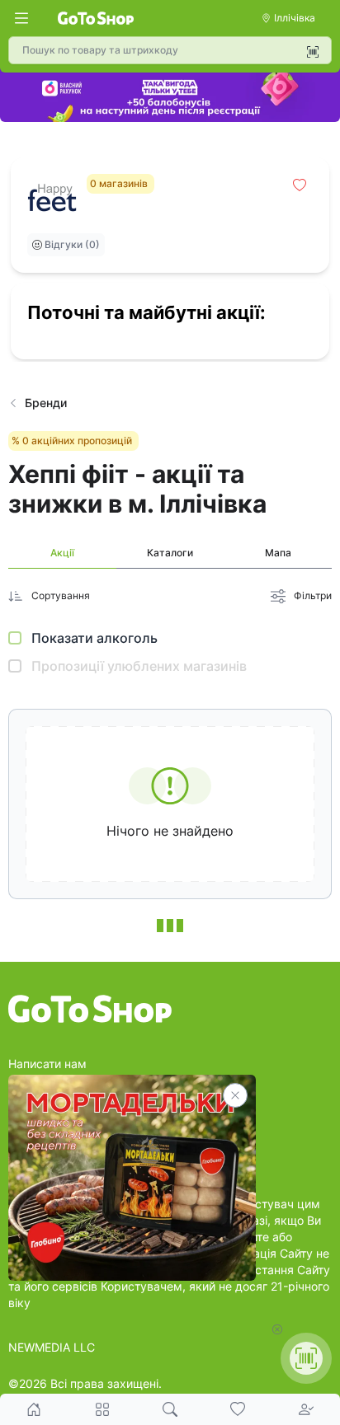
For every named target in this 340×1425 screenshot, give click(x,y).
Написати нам (47, 1064)
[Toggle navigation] (21, 18)
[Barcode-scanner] (313, 52)
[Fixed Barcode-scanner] (306, 1358)
